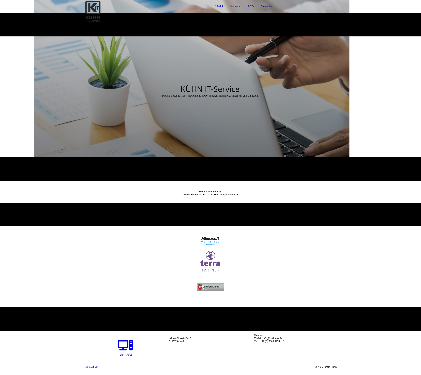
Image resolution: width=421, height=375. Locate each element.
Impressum (235, 6)
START (219, 6)
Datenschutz (267, 6)
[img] (113, 11)
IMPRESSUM (91, 367)
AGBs (251, 6)
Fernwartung (125, 354)
